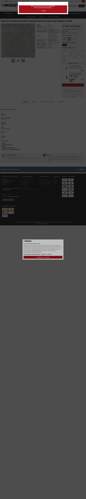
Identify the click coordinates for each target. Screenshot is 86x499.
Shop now (44, 10)
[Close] (66, 3)
